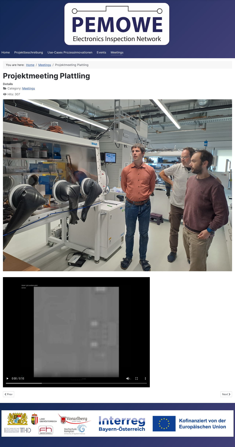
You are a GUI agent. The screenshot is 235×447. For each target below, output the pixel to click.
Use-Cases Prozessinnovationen (70, 52)
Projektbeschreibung (28, 52)
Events (101, 52)
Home (5, 52)
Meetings (117, 52)
